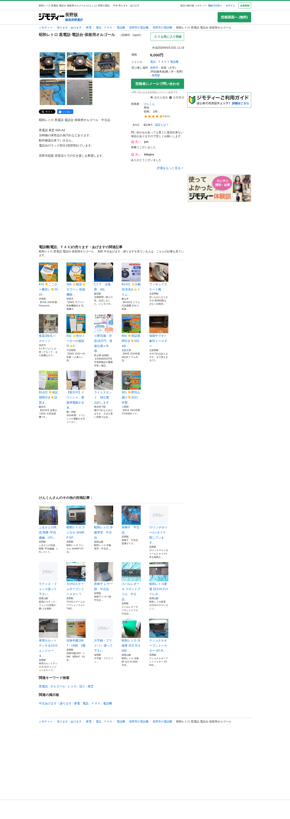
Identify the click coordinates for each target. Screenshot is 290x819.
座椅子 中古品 (130, 530)
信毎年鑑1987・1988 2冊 (76, 643)
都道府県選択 (74, 19)
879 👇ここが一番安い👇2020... (48, 289)
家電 (89, 27)
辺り (82, 686)
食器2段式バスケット (47, 338)
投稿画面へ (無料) (234, 17)
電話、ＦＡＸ (104, 27)
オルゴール (57, 686)
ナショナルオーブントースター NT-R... (158, 645)
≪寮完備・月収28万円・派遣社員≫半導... (103, 343)
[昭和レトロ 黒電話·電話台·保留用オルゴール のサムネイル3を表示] (106, 65)
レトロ (72, 686)
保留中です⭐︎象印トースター (158, 341)
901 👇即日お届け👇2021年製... (131, 397)
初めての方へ (215, 5)
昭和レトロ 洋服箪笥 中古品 (103, 532)
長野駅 (156, 75)
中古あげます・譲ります (55, 703)
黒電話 (43, 686)
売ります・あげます (69, 27)
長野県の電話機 (138, 27)
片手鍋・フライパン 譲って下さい (103, 645)
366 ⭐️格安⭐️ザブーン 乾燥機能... (76, 289)
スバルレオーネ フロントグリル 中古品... (131, 591)
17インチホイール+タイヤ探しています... (158, 535)
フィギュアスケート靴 (158, 287)
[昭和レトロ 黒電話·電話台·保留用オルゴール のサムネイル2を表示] (79, 65)
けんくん (149, 103)
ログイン (230, 5)
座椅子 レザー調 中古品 (103, 586)
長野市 (154, 67)
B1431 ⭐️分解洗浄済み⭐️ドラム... (131, 289)
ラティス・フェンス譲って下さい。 (48, 589)
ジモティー (46, 27)
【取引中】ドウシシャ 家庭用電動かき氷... (75, 400)
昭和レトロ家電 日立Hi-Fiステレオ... (158, 589)
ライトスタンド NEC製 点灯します (103, 397)
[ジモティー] (51, 17)
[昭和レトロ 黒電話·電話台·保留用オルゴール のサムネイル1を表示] (52, 65)
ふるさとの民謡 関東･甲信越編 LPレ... (48, 532)
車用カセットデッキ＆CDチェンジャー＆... (48, 648)
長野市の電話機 (162, 27)
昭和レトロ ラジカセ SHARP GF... (75, 532)
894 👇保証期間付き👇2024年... (131, 341)
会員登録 (244, 5)
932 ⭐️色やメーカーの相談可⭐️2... (75, 341)
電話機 (121, 27)
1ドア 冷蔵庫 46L (102, 287)
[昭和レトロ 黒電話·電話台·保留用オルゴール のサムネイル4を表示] (52, 92)
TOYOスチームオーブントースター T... (75, 589)
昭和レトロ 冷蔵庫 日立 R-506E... (131, 645)
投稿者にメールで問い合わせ (157, 83)
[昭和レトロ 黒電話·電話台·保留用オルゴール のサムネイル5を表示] (79, 92)
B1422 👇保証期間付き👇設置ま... (48, 397)
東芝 (91, 686)
